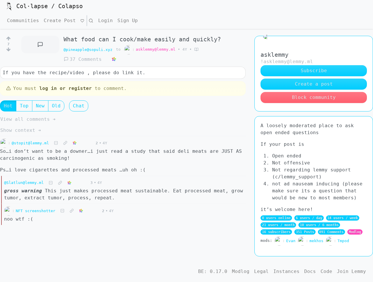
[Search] (91, 21)
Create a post (314, 84)
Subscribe (314, 70)
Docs (310, 271)
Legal (261, 271)
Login (105, 20)
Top (24, 106)
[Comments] (40, 44)
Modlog (355, 232)
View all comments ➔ (28, 119)
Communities (23, 20)
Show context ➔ (20, 130)
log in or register (65, 88)
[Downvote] (8, 50)
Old (56, 106)
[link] (114, 59)
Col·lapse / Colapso (49, 6)
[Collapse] (56, 143)
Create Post (60, 20)
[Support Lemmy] (82, 20)
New (40, 106)
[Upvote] (8, 37)
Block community (314, 97)
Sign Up (127, 20)
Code (326, 271)
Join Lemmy (351, 271)
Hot (8, 106)
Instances (286, 271)
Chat (79, 106)
